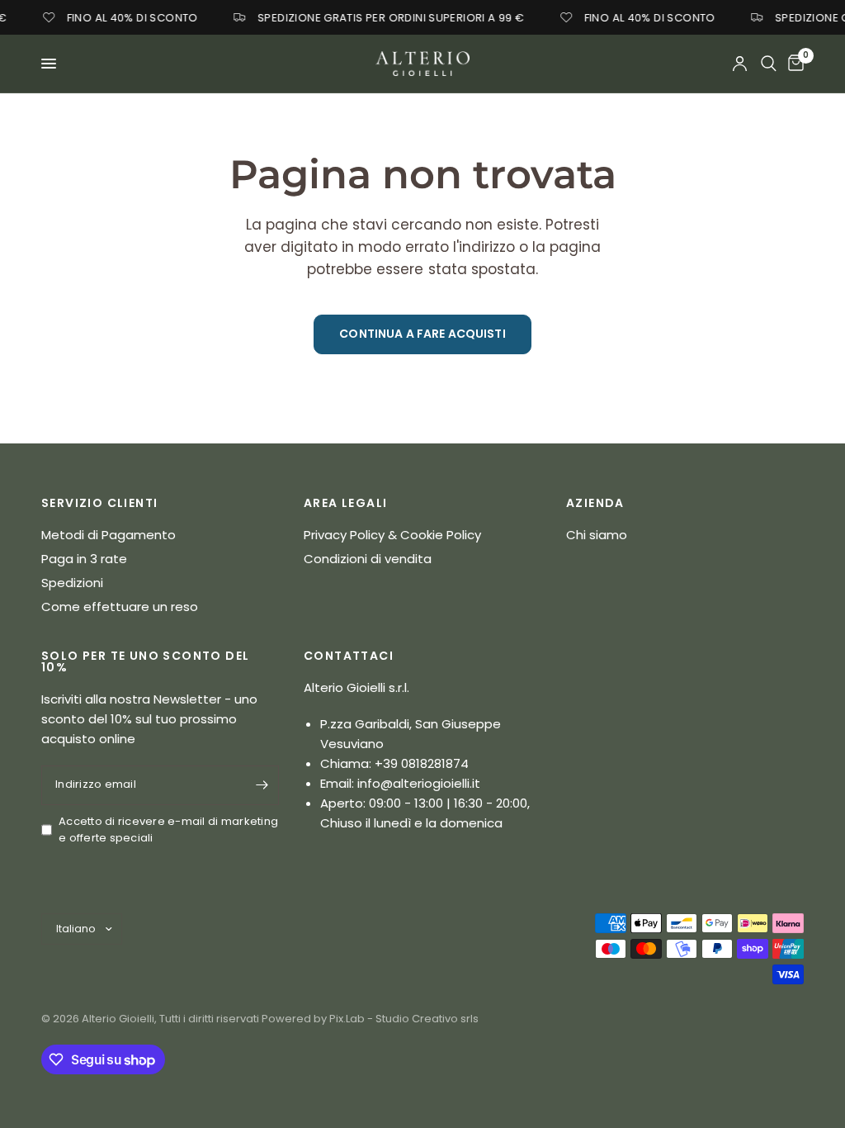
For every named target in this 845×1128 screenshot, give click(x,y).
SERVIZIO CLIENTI (99, 503)
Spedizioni (72, 582)
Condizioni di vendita (368, 558)
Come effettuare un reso (119, 606)
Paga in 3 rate (84, 558)
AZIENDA (595, 503)
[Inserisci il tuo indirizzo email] (262, 785)
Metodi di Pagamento (108, 534)
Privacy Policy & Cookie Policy (392, 534)
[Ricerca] (768, 63)
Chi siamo (596, 534)
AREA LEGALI (345, 503)
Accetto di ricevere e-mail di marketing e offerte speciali (168, 829)
